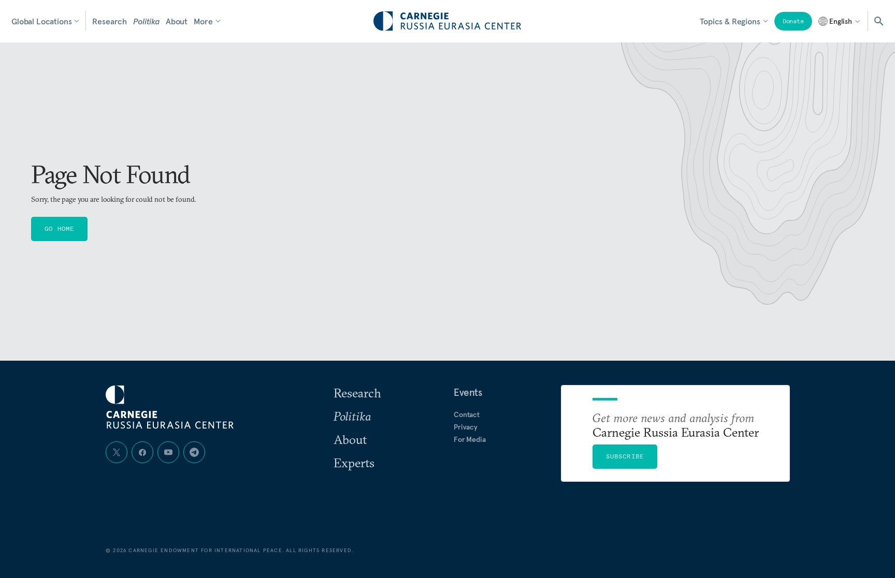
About (176, 21)
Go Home (59, 228)
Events (468, 392)
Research (109, 21)
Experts (354, 462)
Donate (793, 21)
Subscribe (625, 456)
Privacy (466, 427)
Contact (467, 414)
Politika (146, 21)
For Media (470, 439)
